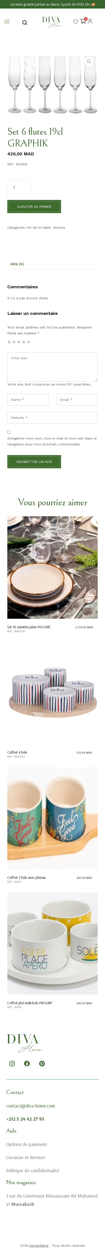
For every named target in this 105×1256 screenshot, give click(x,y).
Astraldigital (39, 1245)
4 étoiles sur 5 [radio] (23, 342)
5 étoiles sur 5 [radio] (28, 342)
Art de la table (39, 227)
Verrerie (59, 227)
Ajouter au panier (34, 206)
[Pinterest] (42, 1063)
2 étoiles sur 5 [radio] (14, 342)
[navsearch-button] (25, 22)
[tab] (17, 264)
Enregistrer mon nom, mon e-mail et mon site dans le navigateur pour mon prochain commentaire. (52, 441)
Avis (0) (17, 264)
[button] (89, 61)
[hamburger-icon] (6, 22)
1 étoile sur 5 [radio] (9, 342)
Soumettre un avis (34, 462)
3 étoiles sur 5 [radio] (19, 342)
